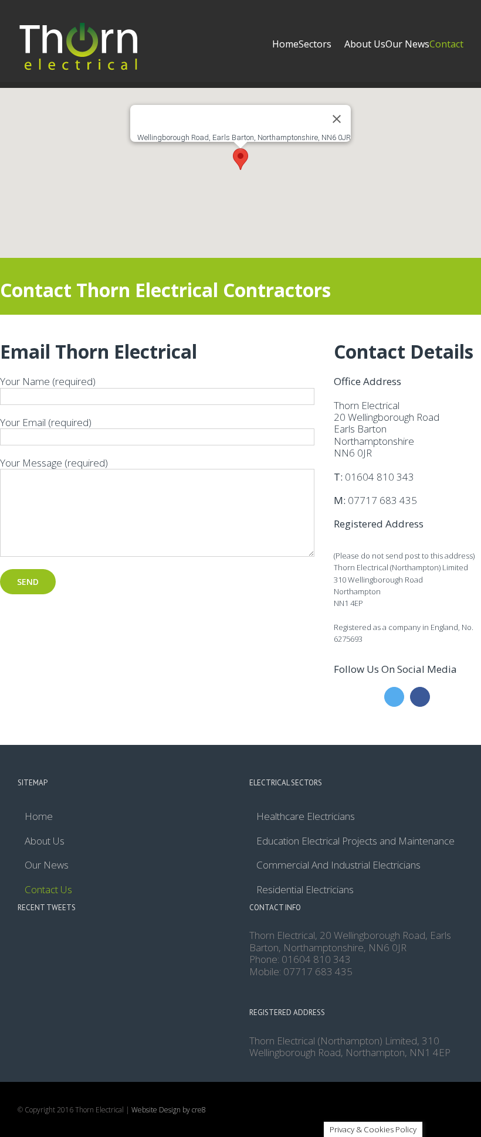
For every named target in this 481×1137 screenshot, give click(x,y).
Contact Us (48, 890)
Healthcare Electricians (305, 816)
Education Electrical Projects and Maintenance (355, 841)
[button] (240, 159)
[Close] (337, 119)
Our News (47, 865)
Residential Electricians (305, 890)
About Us (45, 841)
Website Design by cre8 (168, 1110)
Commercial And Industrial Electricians (338, 865)
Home (39, 816)
